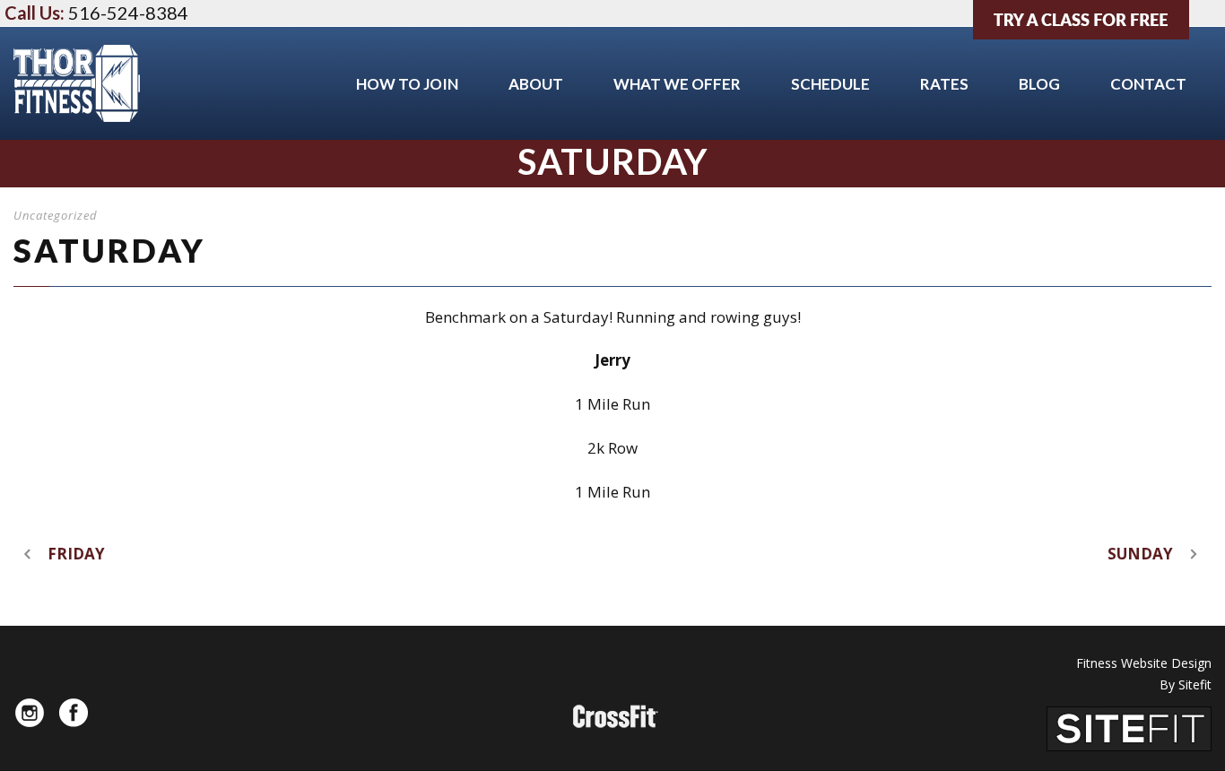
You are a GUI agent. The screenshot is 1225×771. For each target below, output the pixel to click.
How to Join (407, 83)
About (535, 83)
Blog (1039, 83)
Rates (944, 83)
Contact (1148, 83)
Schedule (830, 83)
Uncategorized (55, 215)
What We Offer (677, 83)
